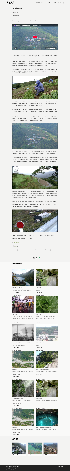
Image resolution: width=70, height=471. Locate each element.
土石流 (33, 20)
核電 (40, 429)
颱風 (14, 373)
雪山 (21, 290)
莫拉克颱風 (38, 371)
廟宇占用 (47, 344)
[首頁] (10, 2)
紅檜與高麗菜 (38, 314)
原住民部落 (53, 371)
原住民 (54, 316)
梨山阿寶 (51, 289)
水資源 (25, 373)
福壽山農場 (43, 249)
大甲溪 (14, 289)
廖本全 (14, 345)
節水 (14, 402)
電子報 (59, 2)
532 (16, 246)
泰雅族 (51, 316)
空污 (24, 344)
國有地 (37, 345)
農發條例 (29, 373)
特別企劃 (38, 2)
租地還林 (14, 316)
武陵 (26, 318)
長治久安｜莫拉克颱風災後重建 (42, 369)
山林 (13, 12)
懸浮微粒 (20, 344)
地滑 (48, 249)
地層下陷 (14, 374)
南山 (49, 318)
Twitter (13, 469)
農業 (15, 12)
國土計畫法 (23, 316)
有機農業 (38, 290)
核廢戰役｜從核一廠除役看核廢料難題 (43, 427)
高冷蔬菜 (52, 318)
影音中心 (43, 2)
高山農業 (15, 20)
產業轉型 (18, 318)
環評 (37, 431)
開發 (17, 12)
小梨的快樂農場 (39, 287)
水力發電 (27, 290)
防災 (46, 371)
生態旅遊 (45, 318)
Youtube (8, 469)
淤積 (14, 403)
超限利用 (14, 318)
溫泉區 (32, 371)
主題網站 (49, 2)
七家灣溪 (30, 289)
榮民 (32, 318)
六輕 (25, 345)
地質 (19, 290)
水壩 (31, 290)
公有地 (55, 344)
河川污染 (18, 289)
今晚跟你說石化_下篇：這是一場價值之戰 (21, 342)
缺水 (14, 400)
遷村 (37, 20)
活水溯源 (26, 289)
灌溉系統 (19, 400)
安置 (49, 371)
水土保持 (52, 249)
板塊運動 (14, 371)
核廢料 (37, 429)
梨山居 (30, 454)
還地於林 (55, 289)
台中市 (15, 242)
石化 (14, 344)
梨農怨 (45, 454)
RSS (15, 469)
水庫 (24, 290)
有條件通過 (41, 431)
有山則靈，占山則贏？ (40, 342)
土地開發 (38, 344)
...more (41, 20)
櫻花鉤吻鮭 (15, 290)
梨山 (31, 316)
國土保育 (20, 20)
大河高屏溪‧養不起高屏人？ (18, 398)
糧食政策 (21, 373)
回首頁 (59, 466)
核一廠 (46, 429)
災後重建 (18, 374)
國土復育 (28, 316)
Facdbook (6, 469)
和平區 (18, 242)
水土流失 (22, 402)
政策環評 (18, 345)
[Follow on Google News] (39, 258)
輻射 (43, 429)
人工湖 (19, 403)
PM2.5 (17, 344)
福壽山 (29, 318)
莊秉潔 (31, 344)
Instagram (11, 469)
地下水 (31, 400)
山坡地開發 (27, 20)
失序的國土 (14, 369)
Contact (10, 469)
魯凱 (37, 373)
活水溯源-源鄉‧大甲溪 (17, 287)
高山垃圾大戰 (15, 454)
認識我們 (54, 2)
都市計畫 (28, 371)
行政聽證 (22, 345)
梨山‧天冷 (14, 314)
